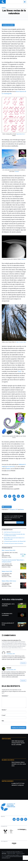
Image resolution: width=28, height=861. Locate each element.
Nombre (4, 709)
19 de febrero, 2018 (11, 653)
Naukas (3, 7)
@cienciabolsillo (10, 466)
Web (3, 720)
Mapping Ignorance (7, 781)
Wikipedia (23, 259)
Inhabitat (17, 171)
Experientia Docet (21, 134)
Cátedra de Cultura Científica (13, 852)
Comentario (5, 695)
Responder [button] (23, 662)
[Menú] (24, 1)
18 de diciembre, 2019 (11, 669)
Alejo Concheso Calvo (21, 342)
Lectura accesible (8, 25)
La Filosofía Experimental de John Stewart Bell (14, 541)
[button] (5, 496)
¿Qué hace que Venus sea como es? (12, 532)
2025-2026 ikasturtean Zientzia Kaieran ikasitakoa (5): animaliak (18, 742)
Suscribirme (20, 522)
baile (19, 371)
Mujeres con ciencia (8, 760)
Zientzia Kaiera (6, 738)
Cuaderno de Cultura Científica (12, 855)
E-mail (4, 715)
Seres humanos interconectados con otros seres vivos (19, 764)
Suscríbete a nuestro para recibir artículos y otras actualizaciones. (13, 517)
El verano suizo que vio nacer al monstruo (13, 543)
